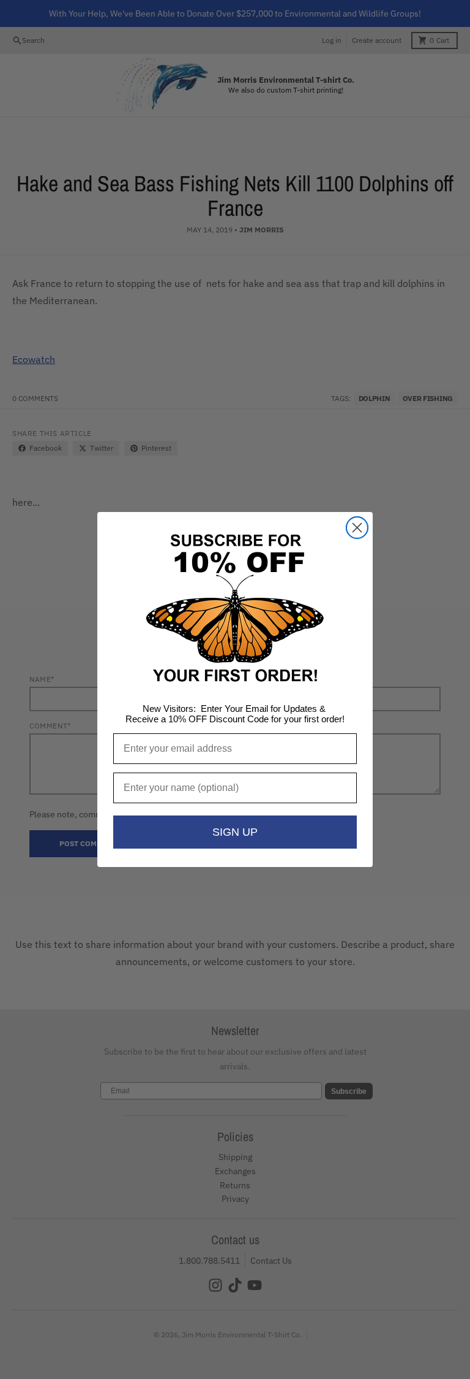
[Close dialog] (357, 527)
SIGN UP (235, 832)
